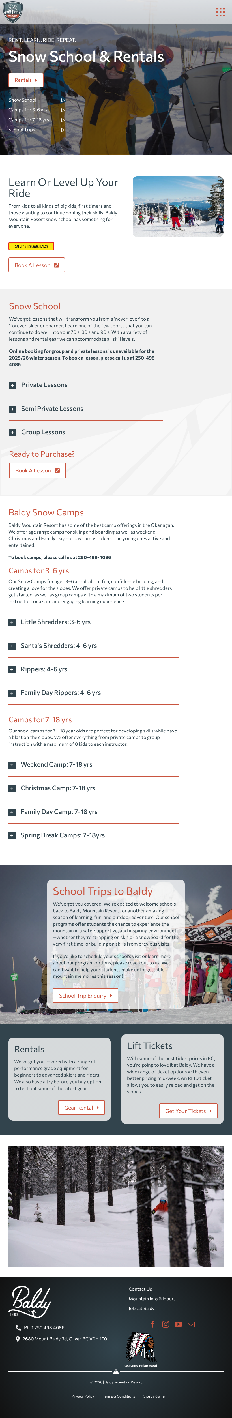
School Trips (21, 129)
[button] (86, 385)
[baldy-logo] (13, 4)
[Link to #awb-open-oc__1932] (220, 12)
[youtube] (178, 1324)
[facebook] (152, 1324)
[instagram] (165, 1324)
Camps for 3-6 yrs (28, 109)
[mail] (191, 1324)
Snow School (22, 99)
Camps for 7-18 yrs (28, 119)
